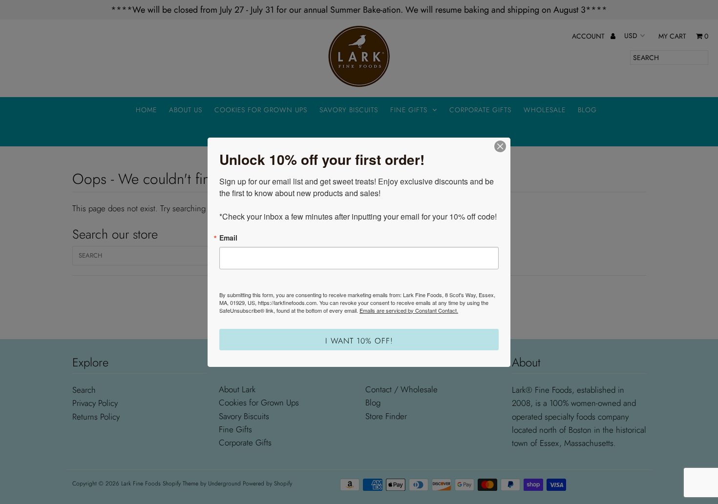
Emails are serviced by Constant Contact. (408, 310)
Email (228, 237)
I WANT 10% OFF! (359, 340)
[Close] (500, 146)
